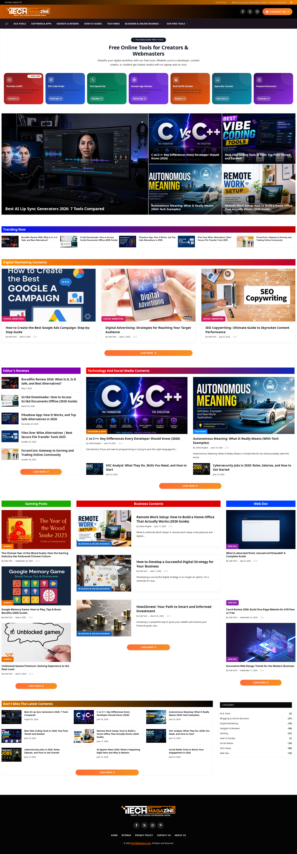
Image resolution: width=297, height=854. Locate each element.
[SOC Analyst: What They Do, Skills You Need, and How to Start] (94, 469)
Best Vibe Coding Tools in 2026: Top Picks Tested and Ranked (257, 156)
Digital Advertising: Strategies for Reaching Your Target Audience (148, 330)
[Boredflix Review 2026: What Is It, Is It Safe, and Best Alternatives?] (10, 241)
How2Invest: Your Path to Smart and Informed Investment (173, 608)
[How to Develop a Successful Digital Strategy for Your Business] (104, 573)
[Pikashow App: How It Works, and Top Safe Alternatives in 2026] (127, 241)
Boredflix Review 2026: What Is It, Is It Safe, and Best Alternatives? (39, 238)
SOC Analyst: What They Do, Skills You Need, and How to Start (146, 467)
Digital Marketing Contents (25, 262)
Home (114, 835)
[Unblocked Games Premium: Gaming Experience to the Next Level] (36, 642)
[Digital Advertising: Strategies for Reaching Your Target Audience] (148, 295)
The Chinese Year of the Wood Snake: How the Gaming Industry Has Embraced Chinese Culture (35, 555)
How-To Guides (93, 23)
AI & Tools (20, 23)
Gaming (7, 546)
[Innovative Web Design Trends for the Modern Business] (260, 642)
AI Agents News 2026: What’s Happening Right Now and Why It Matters (118, 751)
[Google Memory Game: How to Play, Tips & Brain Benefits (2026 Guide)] (36, 585)
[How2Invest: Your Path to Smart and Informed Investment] (104, 618)
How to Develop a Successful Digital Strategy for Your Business (175, 564)
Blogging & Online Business (142, 23)
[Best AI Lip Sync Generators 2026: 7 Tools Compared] (75, 164)
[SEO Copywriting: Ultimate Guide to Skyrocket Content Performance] (248, 295)
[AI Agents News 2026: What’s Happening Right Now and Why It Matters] (84, 755)
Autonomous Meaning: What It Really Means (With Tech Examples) (182, 207)
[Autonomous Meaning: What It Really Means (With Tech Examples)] (185, 189)
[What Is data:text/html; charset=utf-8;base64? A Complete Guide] (260, 529)
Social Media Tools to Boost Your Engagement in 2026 (186, 751)
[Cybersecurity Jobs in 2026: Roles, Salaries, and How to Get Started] (201, 469)
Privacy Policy (144, 835)
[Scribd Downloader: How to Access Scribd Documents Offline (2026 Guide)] (68, 241)
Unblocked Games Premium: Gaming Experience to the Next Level (35, 667)
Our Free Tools (176, 23)
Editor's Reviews (16, 370)
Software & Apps (41, 23)
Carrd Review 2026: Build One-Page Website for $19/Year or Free (260, 611)
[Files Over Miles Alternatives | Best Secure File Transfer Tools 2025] (186, 241)
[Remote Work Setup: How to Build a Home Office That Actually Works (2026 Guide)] (258, 189)
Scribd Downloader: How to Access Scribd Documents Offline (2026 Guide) (98, 238)
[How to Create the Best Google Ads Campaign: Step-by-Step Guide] (49, 295)
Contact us (164, 835)
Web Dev (261, 503)
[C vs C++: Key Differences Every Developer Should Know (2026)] (185, 138)
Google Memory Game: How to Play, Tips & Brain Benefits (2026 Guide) (31, 611)
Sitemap (126, 835)
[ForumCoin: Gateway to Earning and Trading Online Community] (245, 241)
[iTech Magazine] (28, 12)
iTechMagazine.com (141, 843)
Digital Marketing (14, 319)
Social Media (226, 743)
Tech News (113, 23)
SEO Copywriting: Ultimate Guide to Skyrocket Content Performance (247, 330)
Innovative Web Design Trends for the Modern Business (260, 666)
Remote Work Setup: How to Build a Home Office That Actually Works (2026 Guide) (259, 207)
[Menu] (6, 23)
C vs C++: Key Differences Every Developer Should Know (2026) (253, 2)
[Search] (291, 2)
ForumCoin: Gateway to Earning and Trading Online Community (273, 238)
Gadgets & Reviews (68, 23)
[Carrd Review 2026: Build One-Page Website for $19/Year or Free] (260, 585)
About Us (180, 835)
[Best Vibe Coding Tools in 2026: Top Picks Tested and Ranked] (258, 138)
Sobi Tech (12, 336)
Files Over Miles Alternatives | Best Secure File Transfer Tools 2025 (214, 238)
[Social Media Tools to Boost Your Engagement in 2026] (156, 755)
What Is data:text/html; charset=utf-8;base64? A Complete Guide (256, 555)
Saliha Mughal (95, 443)
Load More (147, 353)
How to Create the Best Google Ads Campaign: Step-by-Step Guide (48, 330)
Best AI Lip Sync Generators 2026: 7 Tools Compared (54, 208)
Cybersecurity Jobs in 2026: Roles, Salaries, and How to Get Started (252, 467)
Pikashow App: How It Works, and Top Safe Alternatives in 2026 (157, 238)
